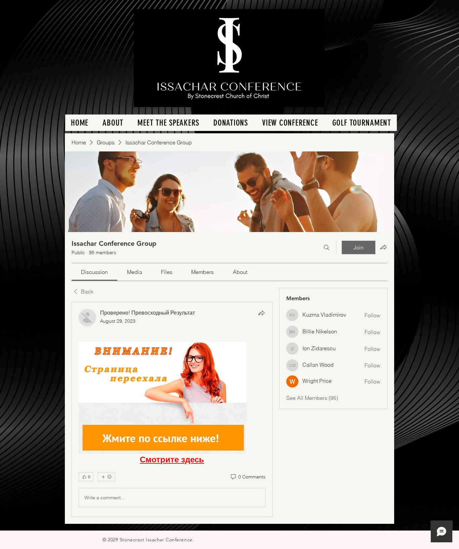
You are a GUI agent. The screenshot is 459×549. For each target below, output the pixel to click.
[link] (94, 272)
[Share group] (383, 247)
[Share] (261, 313)
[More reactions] (106, 476)
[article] (172, 409)
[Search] (327, 247)
